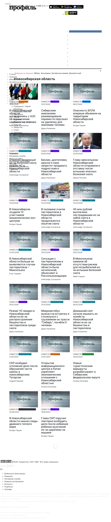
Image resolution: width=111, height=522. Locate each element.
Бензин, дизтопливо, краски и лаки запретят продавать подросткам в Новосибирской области (54, 167)
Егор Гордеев (15, 273)
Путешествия (88, 354)
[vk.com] (85, 31)
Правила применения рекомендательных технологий (23, 518)
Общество (54, 102)
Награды (8, 489)
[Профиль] (22, 8)
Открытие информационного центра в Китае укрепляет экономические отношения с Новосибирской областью (52, 373)
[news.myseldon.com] (70, 48)
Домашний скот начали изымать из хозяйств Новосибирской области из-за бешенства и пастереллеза (85, 319)
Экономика (46, 73)
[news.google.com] (70, 52)
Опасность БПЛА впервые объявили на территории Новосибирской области (87, 116)
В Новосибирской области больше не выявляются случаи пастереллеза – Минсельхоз (22, 264)
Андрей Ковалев (16, 381)
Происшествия (25, 151)
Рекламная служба (12, 479)
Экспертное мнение (59, 73)
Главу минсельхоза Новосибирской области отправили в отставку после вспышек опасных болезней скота (86, 167)
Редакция (8, 476)
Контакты (8, 484)
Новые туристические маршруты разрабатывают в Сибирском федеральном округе (86, 370)
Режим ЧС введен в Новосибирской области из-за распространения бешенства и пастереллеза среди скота (22, 319)
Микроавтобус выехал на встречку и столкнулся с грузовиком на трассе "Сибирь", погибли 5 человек (55, 318)
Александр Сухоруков (19, 125)
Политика (86, 102)
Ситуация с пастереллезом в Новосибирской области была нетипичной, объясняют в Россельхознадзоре (54, 267)
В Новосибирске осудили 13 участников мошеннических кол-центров (22, 215)
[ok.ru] (70, 36)
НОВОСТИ (13, 102)
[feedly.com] (70, 57)
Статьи (12, 74)
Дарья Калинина (48, 128)
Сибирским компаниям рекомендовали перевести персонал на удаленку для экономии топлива (54, 117)
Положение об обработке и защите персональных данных (25, 512)
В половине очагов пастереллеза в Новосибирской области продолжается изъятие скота (53, 216)
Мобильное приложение (14, 474)
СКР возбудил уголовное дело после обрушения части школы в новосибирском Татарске (23, 370)
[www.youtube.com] (70, 40)
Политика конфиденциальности (13, 515)
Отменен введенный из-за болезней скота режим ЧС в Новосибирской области (22, 165)
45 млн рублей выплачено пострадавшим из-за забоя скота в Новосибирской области (86, 216)
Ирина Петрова (79, 178)
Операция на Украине (24, 73)
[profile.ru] (70, 61)
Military (37, 73)
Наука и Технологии (27, 409)
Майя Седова (79, 276)
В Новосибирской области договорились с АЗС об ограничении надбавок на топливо (22, 116)
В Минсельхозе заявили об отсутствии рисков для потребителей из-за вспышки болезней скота (87, 266)
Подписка (8, 487)
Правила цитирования (14, 481)
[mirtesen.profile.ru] (70, 44)
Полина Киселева (48, 387)
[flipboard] (70, 65)
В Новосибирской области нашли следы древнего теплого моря (23, 422)
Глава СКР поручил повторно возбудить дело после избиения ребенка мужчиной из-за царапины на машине (54, 425)
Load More (55, 446)
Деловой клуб (75, 73)
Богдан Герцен (79, 125)
